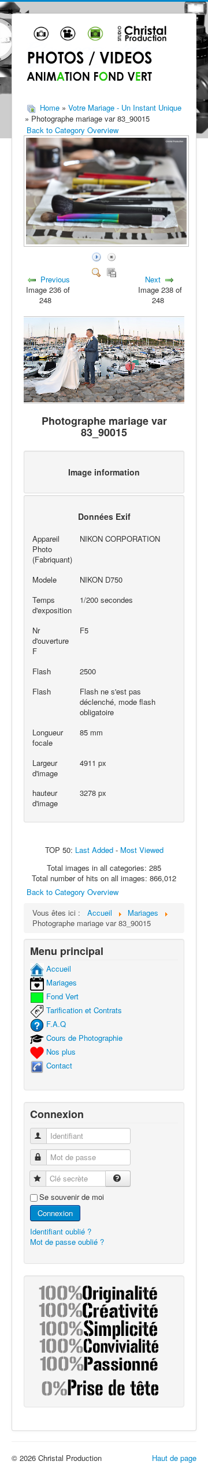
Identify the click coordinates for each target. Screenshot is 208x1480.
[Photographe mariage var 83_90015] (107, 243)
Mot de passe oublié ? (67, 1241)
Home (50, 107)
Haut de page (174, 1457)
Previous (55, 279)
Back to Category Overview (72, 129)
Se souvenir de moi (71, 1197)
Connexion (55, 1212)
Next (153, 279)
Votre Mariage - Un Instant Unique (124, 107)
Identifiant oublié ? (60, 1231)
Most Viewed (142, 849)
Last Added (94, 849)
